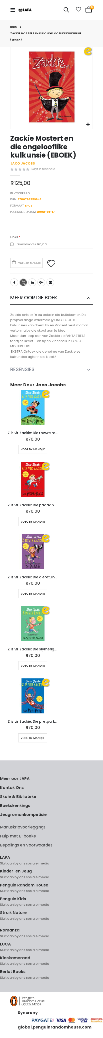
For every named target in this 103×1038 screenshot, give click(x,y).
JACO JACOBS (22, 163)
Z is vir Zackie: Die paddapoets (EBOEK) (33, 505)
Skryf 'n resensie (43, 169)
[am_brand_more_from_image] (33, 408)
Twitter (23, 282)
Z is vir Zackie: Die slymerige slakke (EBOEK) (33, 649)
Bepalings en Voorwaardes (26, 845)
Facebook (14, 282)
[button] (88, 124)
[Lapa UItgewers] (25, 10)
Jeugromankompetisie (23, 814)
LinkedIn (32, 282)
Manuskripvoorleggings (23, 827)
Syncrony (28, 1012)
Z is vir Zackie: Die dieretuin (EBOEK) (33, 577)
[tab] (51, 298)
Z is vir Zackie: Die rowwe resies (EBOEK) (33, 433)
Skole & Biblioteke (18, 796)
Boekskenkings (15, 805)
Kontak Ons (12, 787)
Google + (41, 282)
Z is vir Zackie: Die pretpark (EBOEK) (33, 721)
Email (50, 282)
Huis (13, 27)
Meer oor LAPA (15, 778)
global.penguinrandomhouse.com (55, 1027)
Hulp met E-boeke (18, 836)
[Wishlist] (78, 10)
